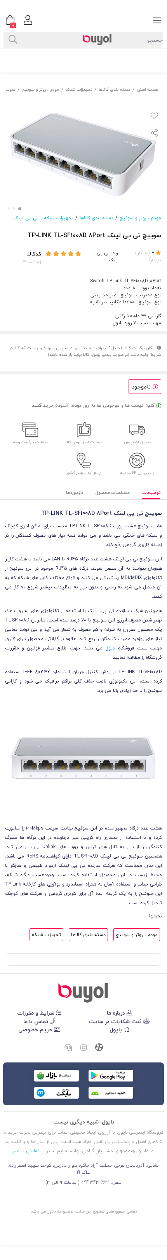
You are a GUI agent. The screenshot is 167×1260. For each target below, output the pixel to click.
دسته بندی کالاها (114, 89)
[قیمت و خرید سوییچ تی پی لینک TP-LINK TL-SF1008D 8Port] (83, 993)
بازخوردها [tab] (74, 492)
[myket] (56, 1093)
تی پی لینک (26, 218)
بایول (110, 648)
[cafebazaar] (56, 1076)
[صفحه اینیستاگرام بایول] (83, 1048)
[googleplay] (111, 1076)
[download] (111, 1093)
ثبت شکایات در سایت (116, 1021)
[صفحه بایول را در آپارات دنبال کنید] (99, 1048)
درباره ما (117, 1013)
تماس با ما (36, 1021)
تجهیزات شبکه (79, 89)
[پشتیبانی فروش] (68, 1048)
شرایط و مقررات (36, 1013)
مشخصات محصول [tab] (113, 492)
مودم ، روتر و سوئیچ (40, 89)
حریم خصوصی (36, 1029)
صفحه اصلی (147, 89)
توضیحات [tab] (151, 492)
